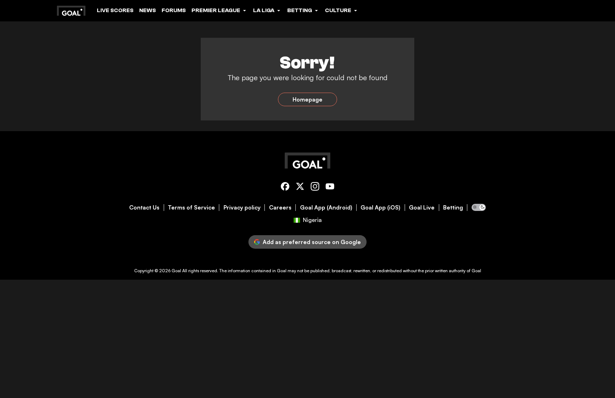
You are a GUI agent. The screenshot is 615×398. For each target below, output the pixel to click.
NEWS (147, 10)
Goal (176, 270)
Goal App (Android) (326, 207)
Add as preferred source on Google (312, 241)
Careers (280, 207)
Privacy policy (242, 207)
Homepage (307, 99)
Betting (453, 207)
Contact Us (144, 207)
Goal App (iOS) (380, 207)
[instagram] (315, 188)
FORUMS (174, 10)
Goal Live (422, 207)
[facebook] (285, 188)
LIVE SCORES (115, 10)
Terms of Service (191, 207)
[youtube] (330, 188)
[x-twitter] (300, 188)
